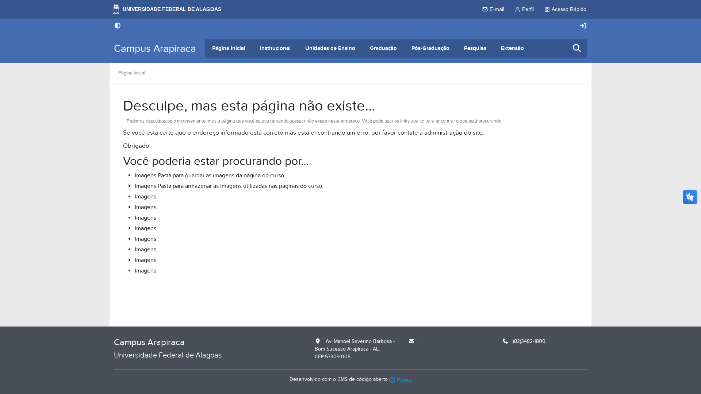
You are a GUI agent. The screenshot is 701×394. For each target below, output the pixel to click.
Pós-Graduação (430, 48)
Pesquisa (475, 48)
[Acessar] (583, 26)
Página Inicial (228, 48)
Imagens (145, 175)
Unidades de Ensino (330, 48)
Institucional (275, 48)
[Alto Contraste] (117, 26)
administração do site (453, 132)
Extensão (512, 48)
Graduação (383, 48)
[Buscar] (577, 48)
